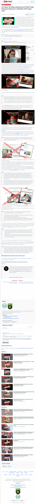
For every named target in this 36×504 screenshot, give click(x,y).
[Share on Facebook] (2, 263)
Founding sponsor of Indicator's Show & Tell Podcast (11, 318)
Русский (26, 474)
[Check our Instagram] (8, 322)
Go (28, 1)
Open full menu (2, 1)
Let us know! (10, 313)
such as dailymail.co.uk (29, 167)
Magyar (18, 474)
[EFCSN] (18, 496)
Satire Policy (26, 471)
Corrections (17, 472)
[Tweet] (33, 1)
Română (22, 474)
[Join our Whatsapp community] (10, 322)
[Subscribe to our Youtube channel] (13, 322)
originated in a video (9, 105)
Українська (18, 475)
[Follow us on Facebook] (6, 322)
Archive (22, 472)
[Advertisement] (18, 291)
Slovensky (30, 474)
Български (5, 474)
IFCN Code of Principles (13, 471)
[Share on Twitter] (4, 263)
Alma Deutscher (25, 66)
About (7, 471)
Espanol (14, 474)
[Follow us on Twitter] (11, 322)
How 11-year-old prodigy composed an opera (23, 72)
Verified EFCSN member (6, 317)
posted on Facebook (9, 29)
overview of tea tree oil (11, 226)
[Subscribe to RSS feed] (17, 322)
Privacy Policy (31, 471)
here (27, 30)
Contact (26, 472)
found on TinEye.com (19, 132)
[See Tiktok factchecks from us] (3, 322)
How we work (20, 471)
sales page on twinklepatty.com (19, 30)
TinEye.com (25, 159)
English (10, 474)
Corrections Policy (11, 472)
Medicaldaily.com (25, 205)
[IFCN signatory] (18, 491)
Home (3, 471)
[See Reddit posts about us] (15, 322)
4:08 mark (21, 71)
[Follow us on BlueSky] (4, 322)
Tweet (33, 14)
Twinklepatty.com (19, 159)
